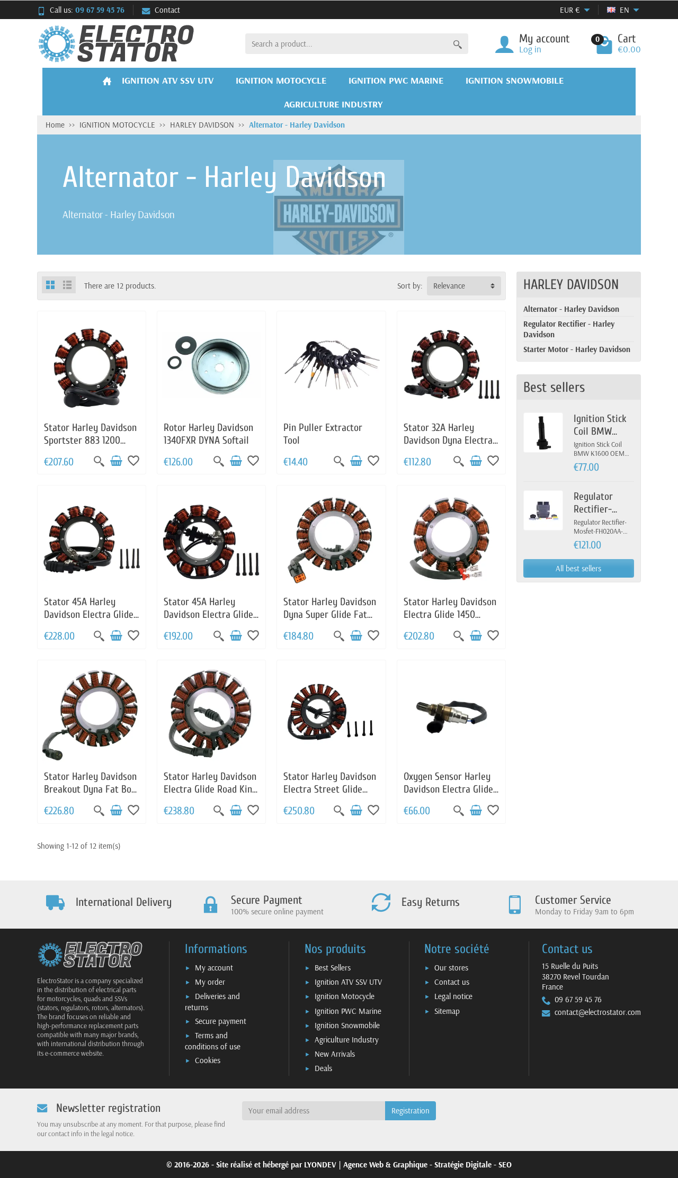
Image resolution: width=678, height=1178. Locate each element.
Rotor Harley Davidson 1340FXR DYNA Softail (208, 433)
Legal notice (453, 996)
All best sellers (578, 568)
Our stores (451, 968)
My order (210, 982)
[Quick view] (99, 461)
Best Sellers (333, 968)
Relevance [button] (449, 286)
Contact (167, 10)
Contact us (451, 982)
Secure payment (220, 1021)
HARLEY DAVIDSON (571, 284)
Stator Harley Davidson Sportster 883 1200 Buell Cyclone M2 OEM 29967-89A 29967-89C (90, 446)
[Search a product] (457, 43)
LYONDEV (320, 1164)
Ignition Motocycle (344, 996)
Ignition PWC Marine (348, 1011)
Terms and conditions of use (212, 1040)
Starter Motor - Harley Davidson (576, 349)
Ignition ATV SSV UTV (348, 982)
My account (214, 968)
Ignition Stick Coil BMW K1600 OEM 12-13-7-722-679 (603, 437)
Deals (323, 1068)
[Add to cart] (116, 461)
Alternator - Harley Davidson (571, 309)
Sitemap (447, 1011)
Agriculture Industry (347, 1040)
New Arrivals (335, 1054)
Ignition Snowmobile (347, 1025)
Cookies (207, 1060)
